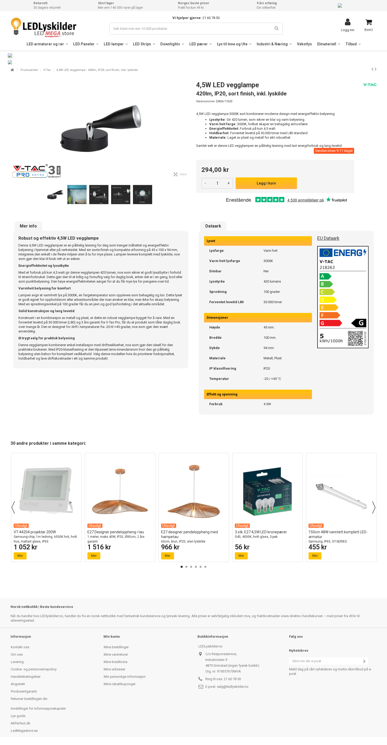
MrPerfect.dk (20, 723)
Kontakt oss (20, 647)
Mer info (28, 226)
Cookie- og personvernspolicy (34, 669)
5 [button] (201, 567)
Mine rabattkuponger (120, 684)
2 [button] (186, 567)
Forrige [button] (13, 128)
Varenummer (205, 101)
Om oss (17, 654)
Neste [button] (188, 128)
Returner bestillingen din (29, 699)
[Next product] (375, 69)
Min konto (111, 636)
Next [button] (374, 507)
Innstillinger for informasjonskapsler (38, 708)
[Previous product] (372, 69)
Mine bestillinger (116, 647)
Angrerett (18, 684)
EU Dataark (328, 238)
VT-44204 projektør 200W (45, 536)
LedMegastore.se (24, 731)
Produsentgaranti (24, 691)
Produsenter (29, 70)
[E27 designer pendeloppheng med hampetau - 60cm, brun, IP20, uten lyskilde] (193, 491)
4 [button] (196, 567)
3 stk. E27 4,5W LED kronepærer (261, 534)
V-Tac (47, 70)
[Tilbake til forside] (12, 70)
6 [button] (205, 567)
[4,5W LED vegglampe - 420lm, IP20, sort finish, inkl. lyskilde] (55, 194)
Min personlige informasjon (125, 677)
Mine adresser (114, 669)
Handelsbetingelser (26, 677)
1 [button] (182, 567)
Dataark (213, 226)
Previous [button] (13, 507)
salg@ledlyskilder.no (233, 687)
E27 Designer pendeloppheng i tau (116, 536)
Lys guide (18, 716)
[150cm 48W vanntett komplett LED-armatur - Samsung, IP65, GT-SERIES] (341, 491)
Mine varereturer (116, 654)
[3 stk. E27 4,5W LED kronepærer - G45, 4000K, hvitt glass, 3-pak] (267, 491)
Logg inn (347, 30)
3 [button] (191, 567)
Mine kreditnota (115, 662)
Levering (17, 662)
